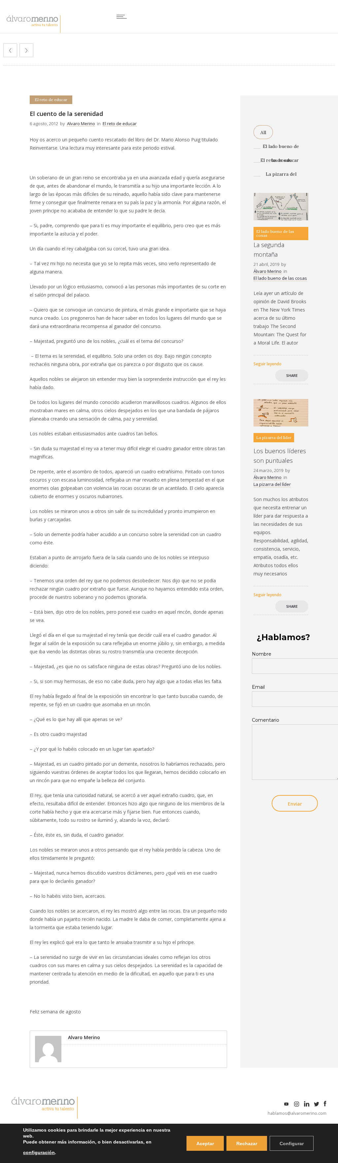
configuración (39, 1152)
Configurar (292, 1143)
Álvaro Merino (268, 271)
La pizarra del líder (281, 176)
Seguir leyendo (268, 364)
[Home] (33, 31)
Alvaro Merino (81, 124)
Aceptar (205, 1143)
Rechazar (246, 1143)
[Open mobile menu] (123, 16)
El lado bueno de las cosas (281, 148)
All (263, 132)
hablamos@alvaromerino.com (297, 1113)
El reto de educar (279, 160)
